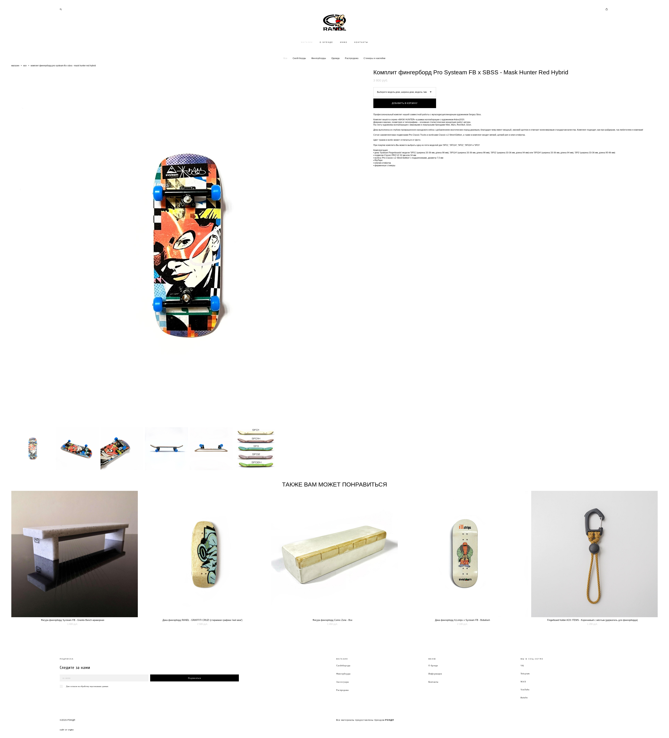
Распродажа (351, 58)
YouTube (525, 689)
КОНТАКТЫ (361, 42)
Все (285, 58)
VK (522, 665)
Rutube (524, 697)
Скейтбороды (343, 665)
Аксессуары (342, 681)
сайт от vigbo (67, 730)
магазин (15, 65)
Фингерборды (318, 58)
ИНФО (343, 42)
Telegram (525, 673)
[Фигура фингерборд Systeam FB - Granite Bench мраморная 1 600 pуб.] (74, 554)
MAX (523, 681)
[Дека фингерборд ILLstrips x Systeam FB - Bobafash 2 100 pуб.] (464, 554)
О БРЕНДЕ (326, 42)
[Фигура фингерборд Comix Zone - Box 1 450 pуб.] (334, 554)
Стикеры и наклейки (375, 58)
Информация (435, 673)
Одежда (335, 58)
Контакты (433, 681)
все (25, 65)
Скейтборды (299, 58)
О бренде (433, 665)
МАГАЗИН (307, 42)
